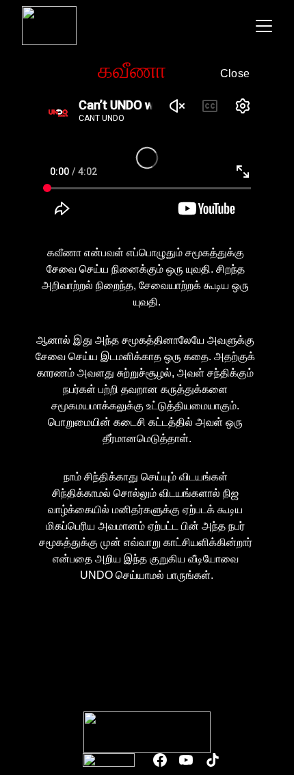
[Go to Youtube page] (186, 760)
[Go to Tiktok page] (212, 760)
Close (235, 73)
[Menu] (264, 26)
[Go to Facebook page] (160, 760)
